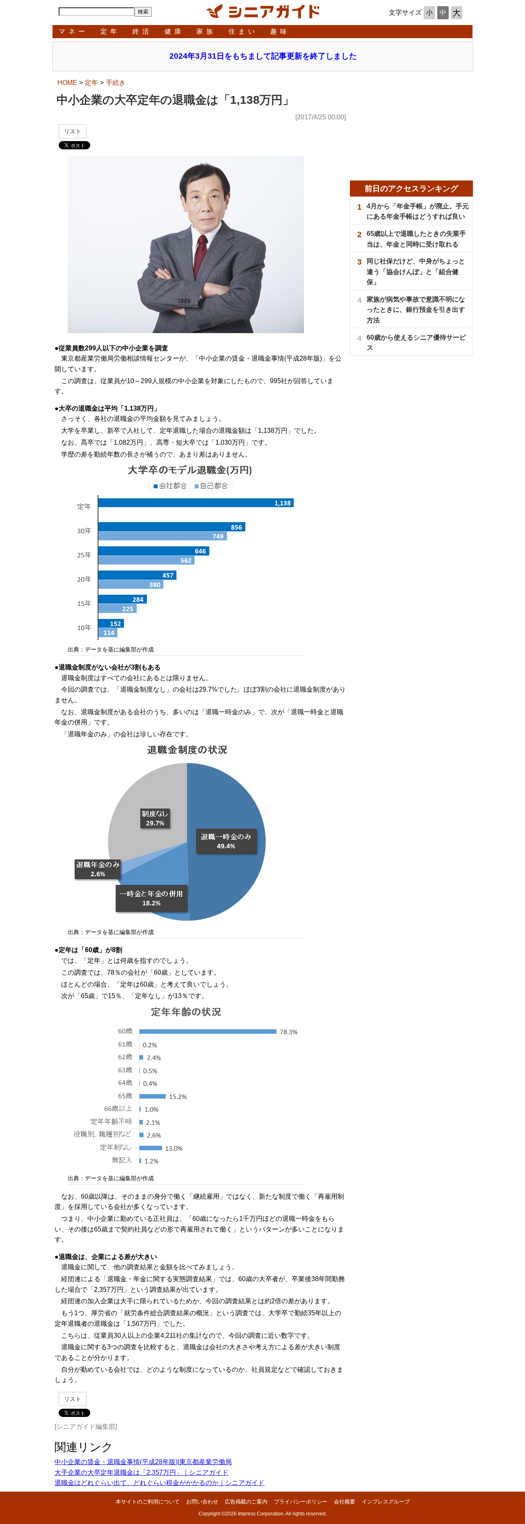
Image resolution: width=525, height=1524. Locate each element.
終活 (142, 31)
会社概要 (344, 1502)
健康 (174, 31)
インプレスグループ (386, 1502)
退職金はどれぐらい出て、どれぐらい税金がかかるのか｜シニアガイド (160, 1482)
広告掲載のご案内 (246, 1502)
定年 (110, 31)
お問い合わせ (202, 1502)
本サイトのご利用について (148, 1502)
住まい (243, 31)
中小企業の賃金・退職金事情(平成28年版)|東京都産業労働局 (143, 1461)
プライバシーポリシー (300, 1502)
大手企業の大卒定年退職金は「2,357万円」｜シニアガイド (141, 1472)
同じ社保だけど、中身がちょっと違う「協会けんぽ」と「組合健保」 (416, 272)
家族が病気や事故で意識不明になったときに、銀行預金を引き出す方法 (416, 310)
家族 (206, 31)
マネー (73, 31)
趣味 (280, 31)
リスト (72, 131)
